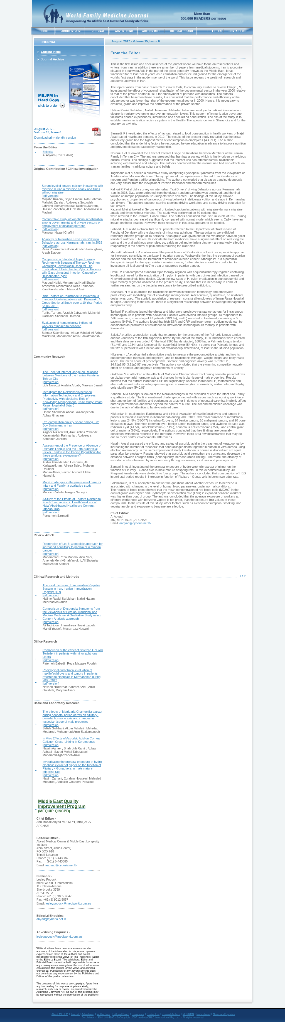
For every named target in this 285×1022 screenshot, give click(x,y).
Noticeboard (203, 1014)
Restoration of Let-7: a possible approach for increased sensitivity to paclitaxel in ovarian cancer (73, 547)
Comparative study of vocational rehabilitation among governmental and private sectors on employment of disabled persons (72, 222)
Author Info (103, 1014)
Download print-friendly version (55, 137)
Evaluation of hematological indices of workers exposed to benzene (67, 324)
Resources (138, 1014)
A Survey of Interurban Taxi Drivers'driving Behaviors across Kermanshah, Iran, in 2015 (72, 240)
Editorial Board (120, 1014)
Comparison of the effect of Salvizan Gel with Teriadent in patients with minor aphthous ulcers (73, 653)
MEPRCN (188, 1014)
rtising (90, 1014)
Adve (84, 1014)
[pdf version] (50, 229)
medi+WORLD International (153, 1017)
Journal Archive (171, 1014)
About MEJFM (59, 1014)
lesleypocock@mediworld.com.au (68, 903)
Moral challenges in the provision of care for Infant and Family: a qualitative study (72, 484)
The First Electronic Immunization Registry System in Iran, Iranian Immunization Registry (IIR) (71, 589)
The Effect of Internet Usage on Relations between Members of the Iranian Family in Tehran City (71, 375)
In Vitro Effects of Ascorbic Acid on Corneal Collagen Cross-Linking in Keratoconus (71, 740)
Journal (75, 1014)
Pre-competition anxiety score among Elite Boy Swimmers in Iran (71, 423)
